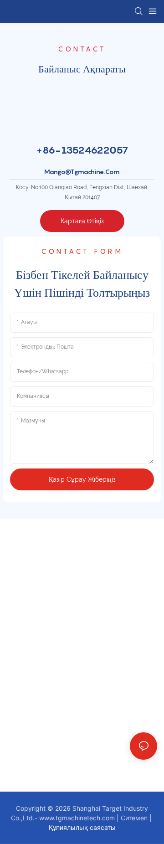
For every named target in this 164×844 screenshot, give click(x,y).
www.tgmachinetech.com (78, 818)
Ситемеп (135, 818)
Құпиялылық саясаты (82, 827)
